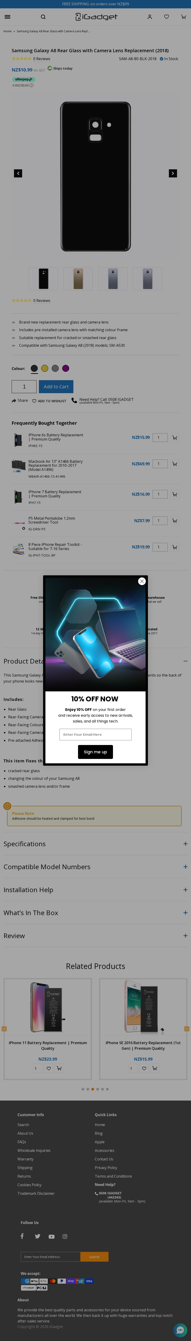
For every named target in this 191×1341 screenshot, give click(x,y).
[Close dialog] (142, 581)
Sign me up (95, 752)
